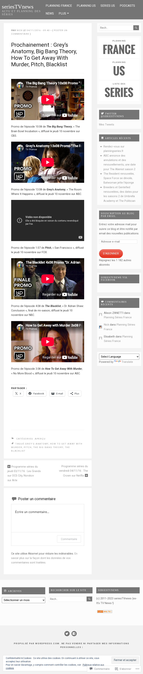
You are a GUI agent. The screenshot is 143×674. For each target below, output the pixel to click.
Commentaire (69, 539)
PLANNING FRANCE (59, 5)
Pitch (28, 447)
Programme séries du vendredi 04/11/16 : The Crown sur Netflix (73, 471)
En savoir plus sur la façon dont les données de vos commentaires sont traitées (44, 558)
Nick (19, 30)
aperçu (40, 438)
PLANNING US (86, 5)
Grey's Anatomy (36, 443)
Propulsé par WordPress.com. (37, 643)
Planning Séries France (118, 317)
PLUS (62, 13)
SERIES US (108, 5)
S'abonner (111, 253)
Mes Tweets (106, 124)
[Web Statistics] (104, 612)
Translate (127, 362)
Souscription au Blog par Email (117, 214)
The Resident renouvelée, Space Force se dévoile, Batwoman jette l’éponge (119, 178)
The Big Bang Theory (48, 447)
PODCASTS (127, 5)
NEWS (50, 13)
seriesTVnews (18, 7)
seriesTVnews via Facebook (114, 278)
